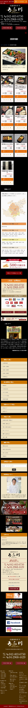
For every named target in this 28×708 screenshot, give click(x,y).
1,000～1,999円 (6, 366)
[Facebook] (14, 622)
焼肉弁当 (4, 385)
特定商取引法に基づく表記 (23, 702)
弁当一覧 (7, 45)
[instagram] (14, 629)
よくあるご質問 (23, 685)
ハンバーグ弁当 (6, 395)
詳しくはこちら (6, 99)
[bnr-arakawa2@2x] (14, 507)
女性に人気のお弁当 (7, 449)
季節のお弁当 (5, 446)
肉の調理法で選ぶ (9, 382)
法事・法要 (5, 437)
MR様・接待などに (6, 423)
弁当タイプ (5, 408)
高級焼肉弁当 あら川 (12, 706)
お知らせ (6, 534)
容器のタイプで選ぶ (9, 404)
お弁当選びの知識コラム (23, 693)
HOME (22, 672)
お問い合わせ (23, 687)
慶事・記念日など (6, 433)
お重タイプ (5, 411)
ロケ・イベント (6, 430)
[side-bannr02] (14, 604)
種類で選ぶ (7, 442)
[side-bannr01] (14, 529)
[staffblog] (14, 596)
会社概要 (22, 689)
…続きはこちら (23, 546)
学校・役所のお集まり (7, 427)
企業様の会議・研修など (7, 420)
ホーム (2, 45)
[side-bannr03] (14, 614)
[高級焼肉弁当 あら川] (14, 9)
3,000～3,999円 (6, 373)
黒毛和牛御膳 (5, 399)
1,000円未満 (5, 363)
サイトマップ (23, 699)
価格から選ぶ (7, 359)
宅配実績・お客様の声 (23, 683)
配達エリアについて (24, 677)
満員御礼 (5, 537)
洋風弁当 (4, 456)
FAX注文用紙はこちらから (13, 585)
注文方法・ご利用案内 (23, 680)
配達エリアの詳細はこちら (13, 273)
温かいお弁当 (5, 452)
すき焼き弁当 (5, 388)
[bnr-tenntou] (14, 520)
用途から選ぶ (7, 416)
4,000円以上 (5, 376)
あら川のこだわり (24, 675)
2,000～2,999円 (6, 369)
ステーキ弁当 (5, 392)
